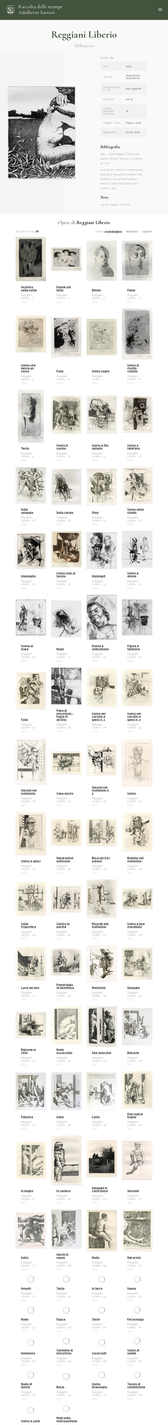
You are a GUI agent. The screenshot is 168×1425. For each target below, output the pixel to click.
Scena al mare (27, 647)
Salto (60, 1117)
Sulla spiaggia (27, 511)
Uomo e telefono (133, 447)
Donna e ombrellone (100, 647)
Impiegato (28, 576)
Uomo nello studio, (135, 511)
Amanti (26, 1323)
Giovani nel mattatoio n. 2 (100, 790)
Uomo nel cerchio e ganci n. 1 (99, 716)
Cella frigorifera (28, 925)
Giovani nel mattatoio (29, 792)
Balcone (133, 1052)
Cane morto (64, 793)
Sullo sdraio (64, 512)
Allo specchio (101, 1052)
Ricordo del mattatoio (100, 925)
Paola (131, 290)
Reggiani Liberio (84, 34)
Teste (96, 1394)
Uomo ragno (101, 371)
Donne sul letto (63, 289)
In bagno (27, 1190)
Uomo (131, 793)
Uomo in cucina (62, 447)
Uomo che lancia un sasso (28, 368)
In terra (97, 1323)
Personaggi (135, 1394)
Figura (60, 1394)
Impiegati (98, 576)
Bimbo (96, 290)
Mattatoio (99, 987)
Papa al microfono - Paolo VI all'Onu (65, 715)
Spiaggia (133, 987)
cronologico (113, 231)
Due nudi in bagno (135, 1116)
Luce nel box (30, 987)
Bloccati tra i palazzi (101, 859)
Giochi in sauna (62, 1256)
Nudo (60, 649)
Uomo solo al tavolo (65, 575)
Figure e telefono (133, 647)
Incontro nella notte (29, 289)
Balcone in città (28, 1051)
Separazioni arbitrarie (64, 859)
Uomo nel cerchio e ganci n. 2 (134, 716)
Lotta (96, 1117)
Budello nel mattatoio (135, 859)
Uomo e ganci (31, 861)
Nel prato (134, 1257)
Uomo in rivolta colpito (133, 368)
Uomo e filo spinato (100, 447)
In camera (63, 1190)
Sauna (131, 1323)
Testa (25, 448)
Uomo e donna (132, 575)
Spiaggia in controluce (100, 1189)
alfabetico (132, 231)
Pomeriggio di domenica (65, 986)
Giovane (133, 1190)
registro (147, 231)
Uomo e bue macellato (136, 925)
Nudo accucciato (64, 1051)
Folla (59, 371)
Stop (95, 512)
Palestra (27, 1117)
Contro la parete (63, 925)
